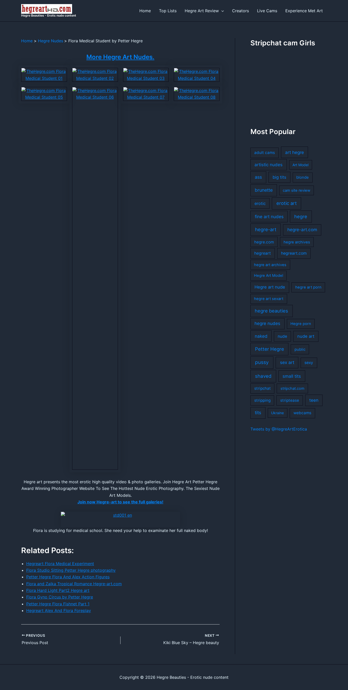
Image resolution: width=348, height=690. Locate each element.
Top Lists (168, 10)
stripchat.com (292, 388)
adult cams (264, 152)
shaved (263, 376)
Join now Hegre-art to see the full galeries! (120, 501)
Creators (240, 10)
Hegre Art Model (268, 275)
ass (258, 177)
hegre (300, 216)
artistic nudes (269, 164)
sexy (308, 362)
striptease (289, 400)
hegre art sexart (268, 298)
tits (258, 412)
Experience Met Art (304, 10)
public (300, 349)
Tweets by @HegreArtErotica (278, 429)
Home (145, 10)
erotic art (286, 203)
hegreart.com (294, 253)
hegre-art (265, 229)
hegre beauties (271, 311)
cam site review (296, 190)
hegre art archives (270, 265)
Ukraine (277, 413)
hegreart (262, 253)
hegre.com (264, 242)
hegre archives (297, 242)
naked (261, 336)
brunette (264, 190)
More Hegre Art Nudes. (120, 57)
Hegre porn (300, 323)
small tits (292, 376)
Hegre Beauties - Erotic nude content (48, 15)
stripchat (262, 388)
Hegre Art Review (202, 10)
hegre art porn (308, 287)
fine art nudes (269, 216)
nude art (305, 336)
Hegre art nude (270, 287)
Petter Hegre (269, 349)
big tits (279, 177)
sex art (287, 362)
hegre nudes (267, 323)
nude (282, 336)
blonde (302, 177)
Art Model (300, 165)
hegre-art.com (302, 229)
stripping (262, 400)
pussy (262, 362)
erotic (260, 203)
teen (313, 400)
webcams (302, 412)
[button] (221, 11)
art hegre (294, 152)
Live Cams (267, 10)
